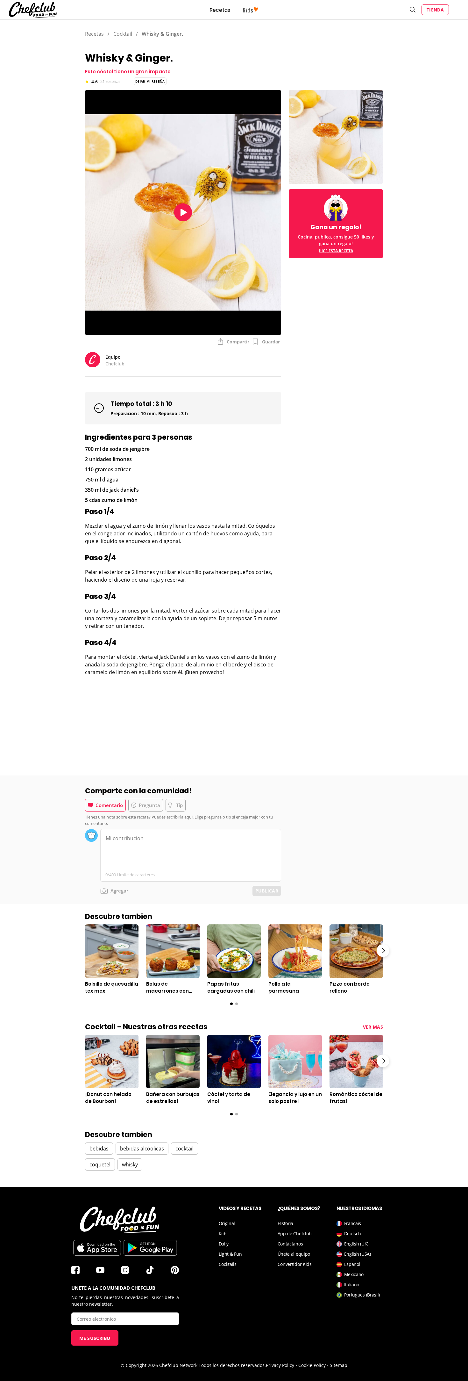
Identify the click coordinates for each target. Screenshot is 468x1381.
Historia (286, 1223)
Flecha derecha (383, 950)
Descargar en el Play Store (150, 1248)
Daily (224, 1244)
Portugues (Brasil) (362, 1295)
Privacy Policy (280, 1365)
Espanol (352, 1264)
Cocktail (122, 33)
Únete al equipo (294, 1254)
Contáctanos (290, 1244)
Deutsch (352, 1233)
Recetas (220, 10)
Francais (352, 1223)
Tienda (435, 10)
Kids (223, 1233)
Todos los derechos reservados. (232, 1365)
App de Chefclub (295, 1233)
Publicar (266, 891)
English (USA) (357, 1254)
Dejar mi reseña (150, 81)
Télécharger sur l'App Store (97, 1248)
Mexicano (354, 1274)
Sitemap (338, 1365)
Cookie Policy (312, 1365)
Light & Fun (230, 1254)
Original (227, 1223)
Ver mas (373, 1027)
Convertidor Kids (295, 1264)
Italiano (351, 1285)
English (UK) (356, 1244)
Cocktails (228, 1264)
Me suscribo (94, 1338)
